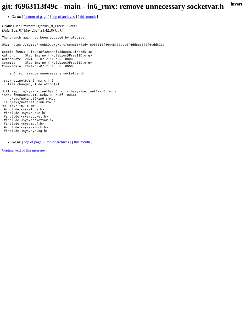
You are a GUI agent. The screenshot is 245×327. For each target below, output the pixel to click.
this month (88, 17)
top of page (32, 142)
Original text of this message (23, 150)
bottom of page (35, 17)
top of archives (63, 17)
